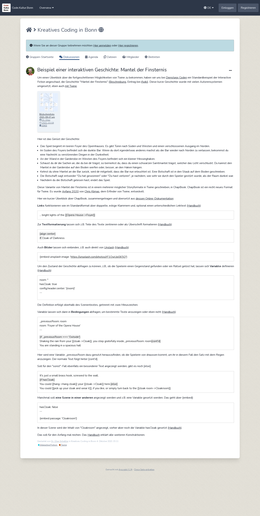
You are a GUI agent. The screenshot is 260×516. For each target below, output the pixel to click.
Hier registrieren (128, 45)
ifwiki (144, 82)
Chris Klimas (92, 191)
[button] (47, 8)
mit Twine (71, 86)
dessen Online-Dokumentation (154, 199)
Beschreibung (117, 82)
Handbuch (194, 206)
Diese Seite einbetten (144, 469)
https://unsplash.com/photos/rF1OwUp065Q (98, 257)
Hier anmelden (102, 45)
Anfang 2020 (70, 191)
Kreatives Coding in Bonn (67, 30)
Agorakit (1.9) (125, 469)
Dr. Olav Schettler (59, 441)
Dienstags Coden (176, 78)
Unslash (109, 247)
